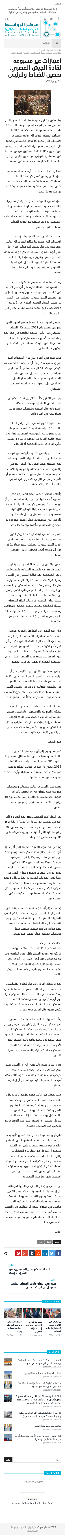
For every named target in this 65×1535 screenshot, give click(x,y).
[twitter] (52, 1253)
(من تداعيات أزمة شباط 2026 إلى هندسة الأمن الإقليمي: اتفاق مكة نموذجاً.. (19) (39, 1385)
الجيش (48, 1242)
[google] (25, 1253)
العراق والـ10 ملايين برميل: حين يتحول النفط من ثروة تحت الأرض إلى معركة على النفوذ (39, 1361)
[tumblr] (32, 1253)
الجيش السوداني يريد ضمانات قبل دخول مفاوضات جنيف (14, 1326)
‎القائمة (46, 43)
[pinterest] (18, 1253)
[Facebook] (58, 19)
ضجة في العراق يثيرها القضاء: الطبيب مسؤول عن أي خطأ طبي (33, 1283)
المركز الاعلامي (47, 50)
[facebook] (58, 1253)
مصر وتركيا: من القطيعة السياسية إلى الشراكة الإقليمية (34, 1326)
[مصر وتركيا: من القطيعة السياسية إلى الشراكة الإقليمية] (32, 1313)
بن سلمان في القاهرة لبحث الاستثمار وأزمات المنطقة (53, 1326)
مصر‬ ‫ (40, 1242)
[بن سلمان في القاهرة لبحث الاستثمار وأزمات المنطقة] (52, 1313)
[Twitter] (51, 19)
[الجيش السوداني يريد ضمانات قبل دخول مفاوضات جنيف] (13, 1313)
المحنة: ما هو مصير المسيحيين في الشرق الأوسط (29, 1269)
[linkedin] (45, 1253)
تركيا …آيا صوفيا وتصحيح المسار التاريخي (43, 1373)
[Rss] (44, 19)
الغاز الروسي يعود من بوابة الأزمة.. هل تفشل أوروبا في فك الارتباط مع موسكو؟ (38, 1437)
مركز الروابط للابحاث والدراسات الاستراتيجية (32, 1502)
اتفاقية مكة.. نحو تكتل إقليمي (47, 1425)
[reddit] (38, 1253)
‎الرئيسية (58, 50)
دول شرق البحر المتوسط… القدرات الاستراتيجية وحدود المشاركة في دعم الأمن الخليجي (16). (40, 1414)
